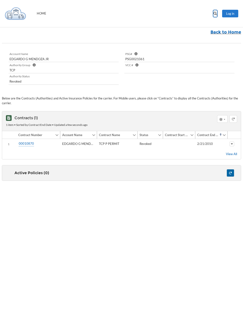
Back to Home (225, 32)
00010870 (26, 143)
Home (41, 13)
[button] (35, 135)
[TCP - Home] (15, 13)
